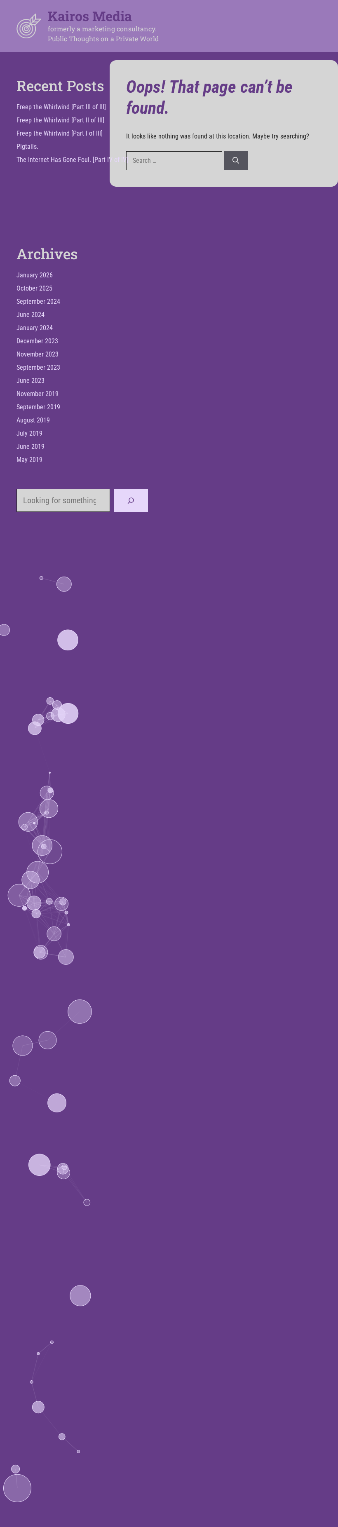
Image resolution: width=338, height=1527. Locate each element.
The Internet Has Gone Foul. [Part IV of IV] (72, 160)
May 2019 (29, 460)
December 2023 (37, 341)
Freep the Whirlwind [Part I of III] (59, 133)
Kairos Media (90, 16)
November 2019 (37, 394)
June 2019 (30, 446)
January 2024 (34, 328)
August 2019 (33, 420)
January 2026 (34, 275)
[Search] (236, 160)
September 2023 (38, 367)
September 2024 (38, 301)
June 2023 (30, 381)
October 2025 (34, 288)
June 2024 (30, 315)
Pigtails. (27, 146)
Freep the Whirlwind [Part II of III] (60, 120)
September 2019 (38, 407)
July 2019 (29, 433)
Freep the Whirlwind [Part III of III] (61, 107)
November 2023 (37, 354)
